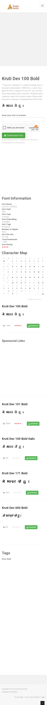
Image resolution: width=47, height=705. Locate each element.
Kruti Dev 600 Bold (14, 508)
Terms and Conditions (32, 697)
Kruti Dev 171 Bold (14, 473)
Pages (43, 697)
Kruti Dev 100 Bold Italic (18, 439)
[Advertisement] (23, 38)
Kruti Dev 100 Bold (14, 306)
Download (34, 326)
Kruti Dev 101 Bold (14, 404)
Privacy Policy (18, 697)
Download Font (14, 135)
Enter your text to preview (14, 115)
